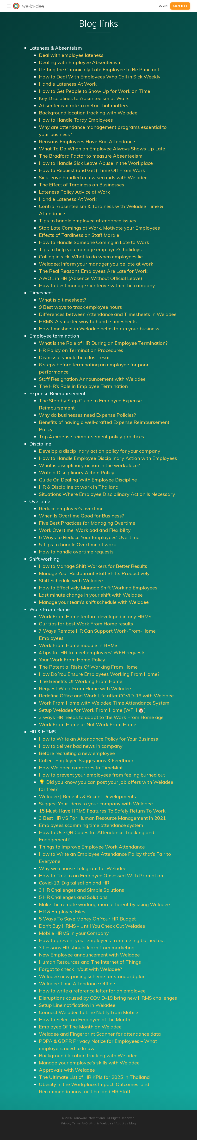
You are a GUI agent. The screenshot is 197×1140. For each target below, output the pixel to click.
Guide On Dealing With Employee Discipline (88, 480)
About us (122, 1123)
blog (132, 1123)
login (163, 6)
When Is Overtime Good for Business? (81, 516)
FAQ (85, 1123)
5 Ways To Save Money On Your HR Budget (87, 919)
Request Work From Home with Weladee (85, 688)
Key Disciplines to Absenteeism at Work (84, 98)
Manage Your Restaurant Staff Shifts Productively (94, 573)
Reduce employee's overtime (71, 508)
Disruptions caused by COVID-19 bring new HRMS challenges (108, 998)
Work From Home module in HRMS (78, 645)
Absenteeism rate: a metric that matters (83, 105)
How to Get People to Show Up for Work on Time (94, 91)
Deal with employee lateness (71, 55)
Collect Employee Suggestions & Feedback (86, 760)
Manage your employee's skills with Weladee (89, 1063)
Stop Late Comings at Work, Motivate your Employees (99, 228)
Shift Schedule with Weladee (71, 580)
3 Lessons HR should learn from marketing (87, 947)
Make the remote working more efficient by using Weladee (104, 904)
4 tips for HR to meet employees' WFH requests (92, 652)
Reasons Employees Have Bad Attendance (87, 141)
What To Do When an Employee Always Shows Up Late (102, 149)
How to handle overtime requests (76, 552)
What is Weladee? (102, 1123)
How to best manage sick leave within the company (97, 285)
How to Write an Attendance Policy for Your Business (98, 739)
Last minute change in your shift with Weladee (91, 595)
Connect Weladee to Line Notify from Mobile (88, 1012)
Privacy (66, 1123)
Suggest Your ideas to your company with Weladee (96, 804)
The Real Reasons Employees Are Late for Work (93, 271)
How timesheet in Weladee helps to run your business (99, 329)
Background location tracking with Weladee (88, 113)
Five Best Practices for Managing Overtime (87, 523)
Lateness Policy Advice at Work (74, 192)
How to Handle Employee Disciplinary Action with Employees (108, 458)
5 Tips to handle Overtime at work (77, 544)
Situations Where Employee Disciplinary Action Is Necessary (107, 494)
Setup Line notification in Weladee (77, 1005)
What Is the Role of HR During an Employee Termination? (103, 343)
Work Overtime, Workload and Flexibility (85, 530)
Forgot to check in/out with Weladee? (80, 969)
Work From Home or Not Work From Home (87, 724)
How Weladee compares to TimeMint (81, 768)
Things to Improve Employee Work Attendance (92, 847)
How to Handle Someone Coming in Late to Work (94, 242)
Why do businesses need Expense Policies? (87, 415)
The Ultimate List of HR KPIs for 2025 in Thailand (94, 1077)
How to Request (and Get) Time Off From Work (92, 170)
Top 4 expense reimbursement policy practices (91, 436)
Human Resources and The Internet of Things (90, 962)
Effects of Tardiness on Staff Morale (79, 235)
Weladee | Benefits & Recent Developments (87, 796)
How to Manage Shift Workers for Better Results (93, 566)
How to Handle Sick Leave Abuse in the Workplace (96, 163)
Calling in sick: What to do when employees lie (91, 257)
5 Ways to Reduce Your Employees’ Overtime (89, 537)
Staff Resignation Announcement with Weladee (92, 379)
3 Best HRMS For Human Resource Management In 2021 (102, 818)
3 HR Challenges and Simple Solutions (81, 890)
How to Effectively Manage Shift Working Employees (98, 588)
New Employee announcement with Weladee (89, 955)
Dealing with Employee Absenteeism (80, 62)
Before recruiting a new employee (77, 753)
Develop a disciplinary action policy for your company (99, 451)
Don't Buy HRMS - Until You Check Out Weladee (92, 926)
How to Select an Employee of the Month (84, 1019)
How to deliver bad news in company (81, 746)
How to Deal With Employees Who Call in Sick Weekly (99, 77)
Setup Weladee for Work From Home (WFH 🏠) (92, 710)
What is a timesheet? (62, 300)
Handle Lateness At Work (68, 84)
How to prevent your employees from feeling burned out (102, 775)
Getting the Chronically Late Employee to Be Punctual (99, 69)
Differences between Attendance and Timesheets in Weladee (108, 314)
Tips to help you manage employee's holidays (90, 249)
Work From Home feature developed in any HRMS (95, 616)
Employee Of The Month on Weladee (80, 1027)
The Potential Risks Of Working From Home (88, 667)
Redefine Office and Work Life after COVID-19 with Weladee (106, 696)
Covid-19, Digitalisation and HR (74, 883)
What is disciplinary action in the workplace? (89, 465)
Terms (76, 1123)
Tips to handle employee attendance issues (87, 221)
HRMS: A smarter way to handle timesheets (88, 321)
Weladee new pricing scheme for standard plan (92, 976)
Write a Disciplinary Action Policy (76, 472)
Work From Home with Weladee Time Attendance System (104, 703)
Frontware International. (89, 1118)
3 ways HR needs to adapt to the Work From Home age (101, 717)
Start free (180, 6)
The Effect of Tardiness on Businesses (81, 185)
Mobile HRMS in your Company (74, 933)
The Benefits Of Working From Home (80, 681)
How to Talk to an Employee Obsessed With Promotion (101, 876)
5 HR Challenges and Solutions (73, 897)
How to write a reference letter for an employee (92, 991)
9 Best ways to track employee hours (80, 307)
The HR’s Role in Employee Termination (83, 386)
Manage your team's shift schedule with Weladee (94, 602)
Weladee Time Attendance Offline (77, 983)
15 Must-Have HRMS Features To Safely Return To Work (102, 811)
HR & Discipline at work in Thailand (78, 487)
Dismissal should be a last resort (75, 357)
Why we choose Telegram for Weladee (82, 868)
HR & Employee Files (62, 911)
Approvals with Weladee (67, 1070)
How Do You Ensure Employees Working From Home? (99, 674)
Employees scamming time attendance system (91, 825)
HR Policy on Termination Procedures (81, 350)
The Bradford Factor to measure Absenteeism (90, 156)
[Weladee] (9, 6)
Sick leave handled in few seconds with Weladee (93, 177)
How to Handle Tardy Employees (76, 120)
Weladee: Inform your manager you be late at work (96, 264)
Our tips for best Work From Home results (86, 624)
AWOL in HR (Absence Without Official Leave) (90, 278)
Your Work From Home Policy (72, 660)
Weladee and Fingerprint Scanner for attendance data (100, 1034)
